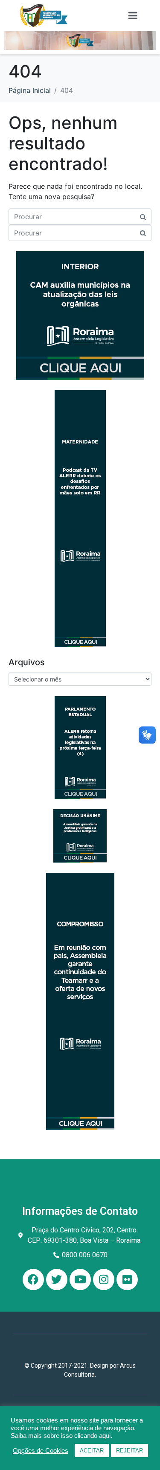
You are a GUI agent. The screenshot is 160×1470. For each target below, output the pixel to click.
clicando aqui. (93, 1435)
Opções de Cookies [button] (40, 1450)
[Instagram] (103, 1279)
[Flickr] (127, 1279)
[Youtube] (80, 1279)
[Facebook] (33, 1279)
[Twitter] (56, 1279)
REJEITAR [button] (129, 1450)
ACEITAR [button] (92, 1450)
